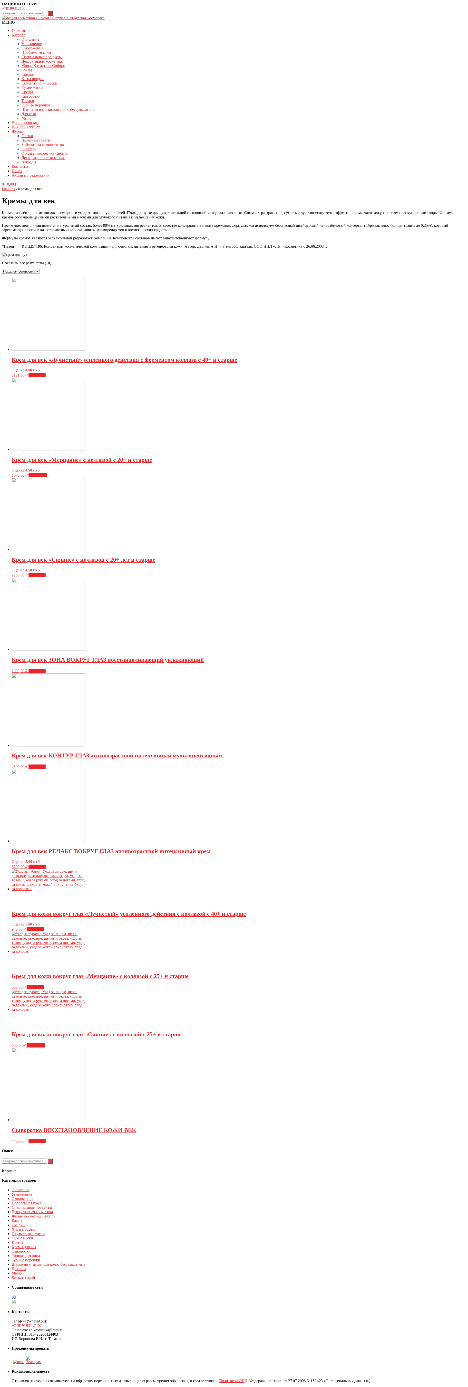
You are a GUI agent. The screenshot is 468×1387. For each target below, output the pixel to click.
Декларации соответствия (43, 158)
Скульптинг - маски (28, 1234)
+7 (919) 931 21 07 (27, 1325)
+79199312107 (14, 8)
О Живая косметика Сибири (44, 153)
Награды (28, 162)
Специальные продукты (41, 57)
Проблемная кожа (36, 52)
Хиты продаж (32, 79)
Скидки (27, 74)
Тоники (27, 101)
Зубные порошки (35, 105)
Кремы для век (24, 1247)
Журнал (18, 131)
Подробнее (38, 475)
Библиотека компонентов (42, 144)
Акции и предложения (30, 175)
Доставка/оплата (25, 123)
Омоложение (32, 48)
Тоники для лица (26, 1256)
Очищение (30, 39)
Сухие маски (32, 87)
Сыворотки (30, 96)
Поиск (17, 171)
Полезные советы (36, 140)
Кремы (27, 92)
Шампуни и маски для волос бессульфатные (58, 109)
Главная (18, 30)
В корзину (37, 375)
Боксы (26, 70)
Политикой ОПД (233, 1381)
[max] (18, 1362)
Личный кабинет (26, 127)
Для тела (28, 114)
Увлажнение (31, 44)
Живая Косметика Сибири (43, 66)
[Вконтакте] (34, 1362)
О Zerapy (28, 149)
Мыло (26, 118)
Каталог (18, 35)
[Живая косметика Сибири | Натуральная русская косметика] (53, 18)
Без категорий (23, 1277)
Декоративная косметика (42, 61)
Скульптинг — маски (39, 83)
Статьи (27, 136)
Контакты (20, 166)
